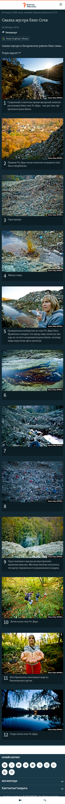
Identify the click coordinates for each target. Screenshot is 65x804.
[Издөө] (44, 800)
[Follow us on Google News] (33, 765)
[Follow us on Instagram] (47, 765)
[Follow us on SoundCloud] (39, 765)
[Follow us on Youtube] (19, 765)
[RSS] (5, 772)
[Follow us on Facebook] (5, 765)
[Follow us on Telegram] (26, 765)
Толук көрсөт (10, 53)
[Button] (9, 33)
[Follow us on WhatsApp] (54, 765)
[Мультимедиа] (20, 800)
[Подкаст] (12, 772)
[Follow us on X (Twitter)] (12, 765)
